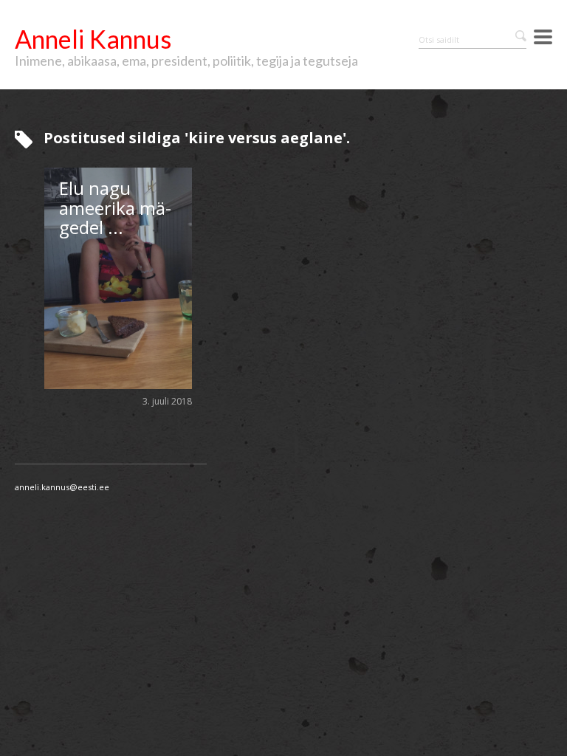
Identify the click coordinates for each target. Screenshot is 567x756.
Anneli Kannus (93, 39)
